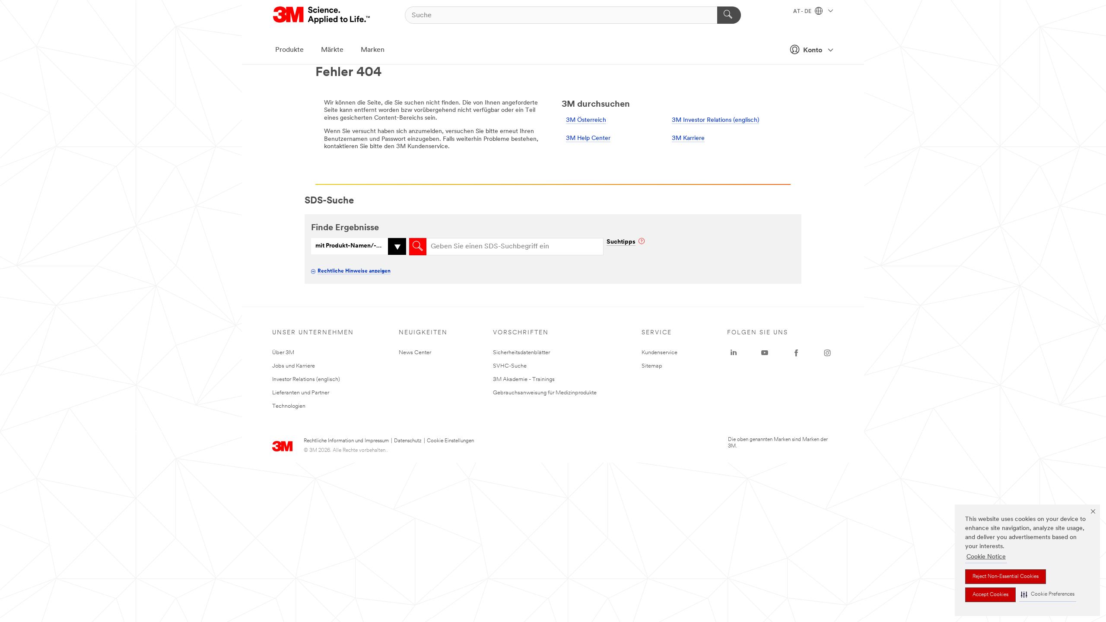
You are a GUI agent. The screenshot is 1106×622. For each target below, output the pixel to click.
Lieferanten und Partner (300, 393)
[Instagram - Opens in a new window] (827, 352)
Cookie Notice (986, 557)
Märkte (332, 50)
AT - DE (803, 11)
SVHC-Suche (510, 366)
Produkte (289, 50)
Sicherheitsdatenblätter (521, 352)
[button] (1047, 594)
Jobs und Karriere (293, 366)
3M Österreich (586, 120)
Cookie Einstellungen (450, 441)
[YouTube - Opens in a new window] (764, 352)
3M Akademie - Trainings (524, 379)
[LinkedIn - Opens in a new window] (733, 352)
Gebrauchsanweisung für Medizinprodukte (545, 393)
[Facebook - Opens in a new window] (796, 352)
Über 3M (283, 352)
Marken (373, 50)
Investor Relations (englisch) (306, 379)
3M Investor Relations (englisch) (715, 120)
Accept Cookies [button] (990, 594)
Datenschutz (408, 441)
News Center (415, 352)
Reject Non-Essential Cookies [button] (1006, 576)
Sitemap (652, 366)
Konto (812, 50)
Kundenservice (659, 352)
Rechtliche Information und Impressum (346, 441)
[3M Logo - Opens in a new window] (322, 15)
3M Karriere (688, 138)
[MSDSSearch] (417, 246)
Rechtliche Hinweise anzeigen (354, 271)
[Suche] (729, 15)
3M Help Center (588, 138)
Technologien (288, 406)
